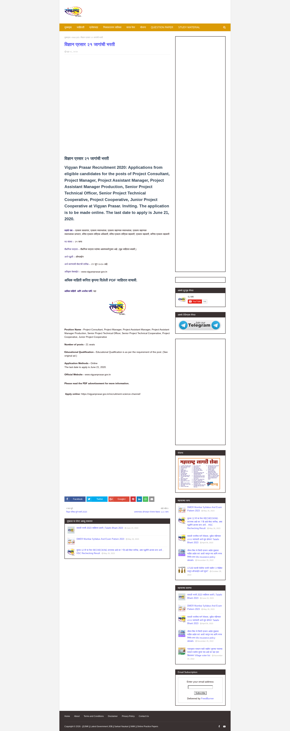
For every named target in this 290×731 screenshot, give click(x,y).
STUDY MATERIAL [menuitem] (189, 27)
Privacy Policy (128, 716)
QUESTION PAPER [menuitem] (162, 27)
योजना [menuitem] (143, 27)
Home (67, 716)
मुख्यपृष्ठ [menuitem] (68, 27)
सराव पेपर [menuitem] (130, 27)
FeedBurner (207, 698)
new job (75, 37)
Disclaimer (113, 716)
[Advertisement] (117, 81)
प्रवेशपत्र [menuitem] (93, 27)
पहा (94, 291)
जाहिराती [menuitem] (80, 27)
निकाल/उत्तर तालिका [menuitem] (112, 27)
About (77, 716)
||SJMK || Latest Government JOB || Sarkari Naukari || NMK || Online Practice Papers (120, 726)
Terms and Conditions (94, 716)
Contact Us (144, 716)
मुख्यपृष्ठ (67, 37)
